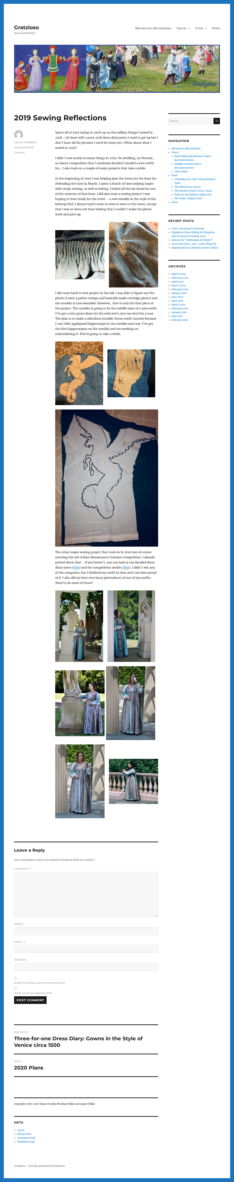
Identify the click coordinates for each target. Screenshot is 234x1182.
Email (19, 941)
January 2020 (179, 293)
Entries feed (24, 1134)
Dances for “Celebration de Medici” (192, 240)
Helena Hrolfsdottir (25, 142)
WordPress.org (26, 1141)
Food (199, 28)
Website (20, 959)
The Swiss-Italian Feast (188, 198)
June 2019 (177, 297)
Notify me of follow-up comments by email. (39, 982)
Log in (20, 1130)
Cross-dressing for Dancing (187, 228)
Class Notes (181, 171)
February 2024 (179, 277)
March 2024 (178, 274)
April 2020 (177, 281)
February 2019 (179, 308)
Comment (22, 868)
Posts (216, 28)
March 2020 (178, 285)
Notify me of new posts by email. (33, 993)
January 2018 (178, 312)
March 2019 (178, 304)
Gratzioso (26, 27)
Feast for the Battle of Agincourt (193, 194)
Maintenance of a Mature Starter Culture (194, 247)
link (76, 567)
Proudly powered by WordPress (47, 1166)
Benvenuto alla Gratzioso (153, 28)
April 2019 (177, 300)
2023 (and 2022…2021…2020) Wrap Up (193, 243)
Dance (181, 28)
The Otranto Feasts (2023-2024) (193, 190)
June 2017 (177, 316)
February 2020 (179, 289)
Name (19, 924)
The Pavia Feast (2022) (187, 186)
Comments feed (26, 1137)
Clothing (19, 152)
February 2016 (179, 320)
